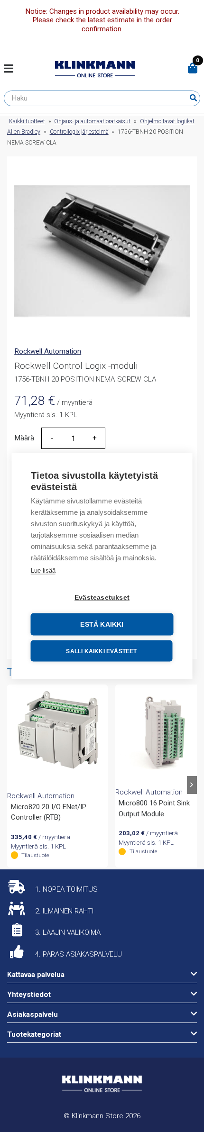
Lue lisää (43, 570)
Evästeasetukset (102, 597)
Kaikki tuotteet (27, 121)
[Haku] (193, 98)
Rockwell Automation (47, 351)
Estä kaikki (101, 624)
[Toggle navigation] (12, 69)
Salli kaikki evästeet (101, 651)
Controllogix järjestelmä (79, 131)
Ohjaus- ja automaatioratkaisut (92, 121)
